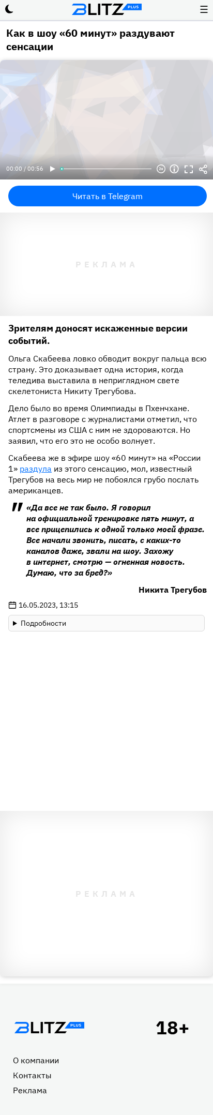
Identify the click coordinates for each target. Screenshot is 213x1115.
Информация (174, 169)
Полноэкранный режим (188, 169)
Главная (49, 1027)
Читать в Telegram (107, 196)
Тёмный (9, 9)
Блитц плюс (106, 9)
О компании (36, 1060)
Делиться (203, 169)
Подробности (43, 623)
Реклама (30, 1090)
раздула (36, 468)
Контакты (32, 1075)
